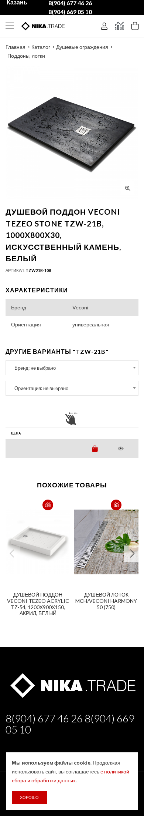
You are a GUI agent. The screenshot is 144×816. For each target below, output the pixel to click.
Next (132, 553)
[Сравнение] (119, 26)
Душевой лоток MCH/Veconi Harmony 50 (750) (106, 600)
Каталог (40, 47)
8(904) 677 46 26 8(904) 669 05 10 (70, 724)
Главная (15, 47)
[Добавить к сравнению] (47, 505)
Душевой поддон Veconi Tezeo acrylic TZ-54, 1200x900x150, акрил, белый (38, 603)
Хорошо (29, 797)
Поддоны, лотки (26, 56)
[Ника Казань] (72, 684)
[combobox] (72, 367)
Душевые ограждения (82, 47)
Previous (12, 553)
